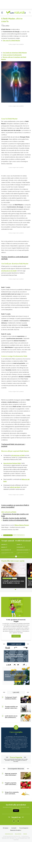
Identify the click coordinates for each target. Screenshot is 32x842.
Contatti (13, 828)
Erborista (3, 547)
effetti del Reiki (15, 487)
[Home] (16, 13)
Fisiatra (18, 544)
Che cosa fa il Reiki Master (11, 40)
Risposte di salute (15, 830)
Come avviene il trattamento (12, 55)
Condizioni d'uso (9, 833)
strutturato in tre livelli (8, 271)
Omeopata (3, 544)
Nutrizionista (20, 547)
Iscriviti (16, 810)
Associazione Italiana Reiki (12, 463)
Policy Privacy (18, 833)
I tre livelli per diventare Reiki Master (15, 52)
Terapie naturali (8, 535)
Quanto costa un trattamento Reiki (15, 520)
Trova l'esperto (23, 828)
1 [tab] (15, 589)
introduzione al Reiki (18, 455)
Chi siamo (5, 828)
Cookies (25, 833)
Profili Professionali (18, 535)
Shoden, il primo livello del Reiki (14, 518)
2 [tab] (16, 589)
